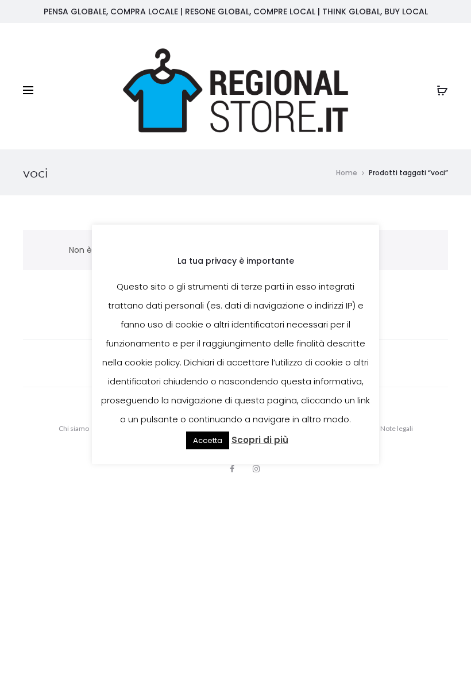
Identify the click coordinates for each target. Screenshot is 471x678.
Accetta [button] (207, 440)
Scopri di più (259, 440)
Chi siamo (74, 428)
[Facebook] (232, 469)
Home (346, 173)
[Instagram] (256, 469)
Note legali (396, 428)
